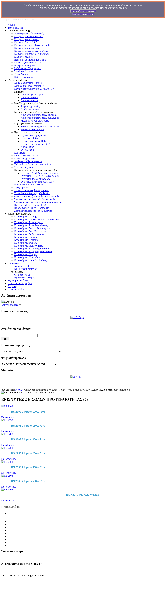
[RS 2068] (7, 489)
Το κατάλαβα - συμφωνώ (83, 11)
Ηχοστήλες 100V (30, 138)
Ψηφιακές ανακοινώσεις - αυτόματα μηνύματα (38, 202)
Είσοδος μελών (16, 289)
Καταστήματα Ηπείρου (26, 239)
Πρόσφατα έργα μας (24, 277)
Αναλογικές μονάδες (31, 109)
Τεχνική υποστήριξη (18, 280)
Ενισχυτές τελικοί (23, 56)
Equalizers (19, 152)
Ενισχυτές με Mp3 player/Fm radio (32, 45)
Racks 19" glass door (25, 158)
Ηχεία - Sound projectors (33, 135)
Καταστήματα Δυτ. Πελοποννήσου (32, 228)
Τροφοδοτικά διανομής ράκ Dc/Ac (32, 193)
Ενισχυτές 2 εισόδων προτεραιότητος (40, 173)
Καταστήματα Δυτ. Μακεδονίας (30, 231)
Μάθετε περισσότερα (83, 14)
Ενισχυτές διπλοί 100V (26, 42)
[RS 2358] (7, 461)
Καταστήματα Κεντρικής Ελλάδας (31, 248)
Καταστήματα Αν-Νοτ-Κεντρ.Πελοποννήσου (37, 219)
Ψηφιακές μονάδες (30, 106)
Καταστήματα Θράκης (25, 242)
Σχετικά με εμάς (16, 27)
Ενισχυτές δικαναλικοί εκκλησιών (31, 53)
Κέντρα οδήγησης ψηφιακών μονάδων (34, 88)
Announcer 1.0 (21, 266)
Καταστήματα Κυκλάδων (27, 257)
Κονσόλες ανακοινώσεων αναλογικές (40, 117)
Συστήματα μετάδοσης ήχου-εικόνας (33, 210)
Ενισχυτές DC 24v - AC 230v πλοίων (40, 176)
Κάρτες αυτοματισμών (32, 129)
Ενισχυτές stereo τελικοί (26, 39)
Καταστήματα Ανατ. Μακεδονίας (31, 225)
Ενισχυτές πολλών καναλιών (35, 178)
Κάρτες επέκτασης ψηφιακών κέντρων (40, 126)
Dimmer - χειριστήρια (32, 94)
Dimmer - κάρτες (29, 97)
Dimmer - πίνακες (30, 100)
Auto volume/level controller (28, 85)
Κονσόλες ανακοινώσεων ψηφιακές (39, 114)
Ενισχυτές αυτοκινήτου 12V (28, 36)
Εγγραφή (12, 286)
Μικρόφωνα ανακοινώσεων (35, 120)
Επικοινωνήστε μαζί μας (20, 283)
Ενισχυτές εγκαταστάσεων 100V (37, 181)
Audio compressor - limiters (28, 83)
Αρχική (11, 24)
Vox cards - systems (24, 167)
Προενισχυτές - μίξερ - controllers (31, 207)
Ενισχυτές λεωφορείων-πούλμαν (31, 51)
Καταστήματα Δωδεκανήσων (29, 234)
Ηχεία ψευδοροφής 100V (34, 141)
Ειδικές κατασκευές (24, 77)
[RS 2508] (7, 475)
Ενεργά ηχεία (27, 149)
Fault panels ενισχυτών (26, 155)
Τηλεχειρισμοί (21, 187)
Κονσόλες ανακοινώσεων (27, 62)
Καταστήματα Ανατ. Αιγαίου (28, 222)
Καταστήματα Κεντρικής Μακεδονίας (33, 251)
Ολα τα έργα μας (22, 274)
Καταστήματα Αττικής (25, 216)
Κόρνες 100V (28, 146)
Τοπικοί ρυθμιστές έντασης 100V (31, 190)
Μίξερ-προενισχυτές (24, 65)
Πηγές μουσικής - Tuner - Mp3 (30, 205)
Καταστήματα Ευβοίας (25, 237)
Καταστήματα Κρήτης (25, 254)
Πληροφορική (15, 263)
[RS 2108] (7, 406)
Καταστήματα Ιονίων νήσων (28, 245)
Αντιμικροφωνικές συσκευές (29, 33)
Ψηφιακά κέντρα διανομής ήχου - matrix (34, 199)
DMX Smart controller (25, 269)
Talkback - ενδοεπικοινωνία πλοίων (32, 164)
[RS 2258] (7, 448)
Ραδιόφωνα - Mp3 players (27, 68)
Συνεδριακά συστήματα (26, 71)
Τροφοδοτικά (21, 74)
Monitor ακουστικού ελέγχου (29, 184)
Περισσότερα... (9, 417)
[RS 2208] (7, 434)
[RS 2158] (7, 420)
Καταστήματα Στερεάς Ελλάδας (30, 260)
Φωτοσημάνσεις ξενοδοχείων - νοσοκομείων (37, 196)
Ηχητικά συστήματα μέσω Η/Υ (30, 59)
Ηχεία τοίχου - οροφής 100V (35, 144)
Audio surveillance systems (28, 161)
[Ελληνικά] (7, 301)
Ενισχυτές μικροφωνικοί (26, 48)
